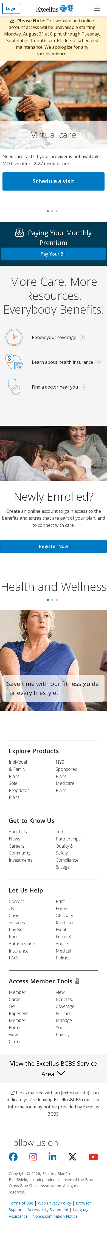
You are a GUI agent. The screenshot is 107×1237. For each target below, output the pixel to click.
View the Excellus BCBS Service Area (53, 1068)
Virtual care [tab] (49, 213)
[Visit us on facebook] (13, 1158)
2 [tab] (53, 601)
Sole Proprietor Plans (19, 790)
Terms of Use (21, 1203)
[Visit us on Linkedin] (52, 1158)
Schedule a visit (53, 181)
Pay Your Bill (54, 254)
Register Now (53, 546)
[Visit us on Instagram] (33, 1158)
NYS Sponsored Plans (66, 769)
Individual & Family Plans (18, 769)
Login (11, 8)
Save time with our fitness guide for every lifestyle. (53, 688)
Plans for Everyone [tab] (53, 213)
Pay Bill (15, 930)
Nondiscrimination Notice (55, 1216)
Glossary (64, 916)
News (14, 839)
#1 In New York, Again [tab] (58, 213)
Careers (16, 846)
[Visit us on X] (72, 1158)
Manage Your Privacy (64, 1027)
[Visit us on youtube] (93, 1158)
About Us (18, 832)
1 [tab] (49, 601)
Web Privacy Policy (54, 1203)
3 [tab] (58, 601)
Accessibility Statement (47, 1209)
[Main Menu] (97, 8)
